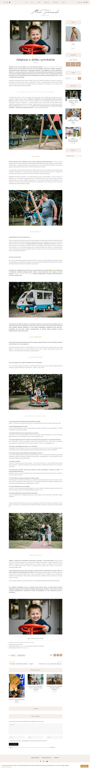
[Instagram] (7, 2)
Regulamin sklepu (35, 757)
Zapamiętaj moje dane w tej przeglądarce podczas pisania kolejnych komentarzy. (28, 740)
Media (63, 2)
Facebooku (23, 646)
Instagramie (25, 647)
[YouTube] (9, 2)
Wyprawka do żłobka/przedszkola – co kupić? (22, 663)
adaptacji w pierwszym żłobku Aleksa (52, 67)
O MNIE (38, 2)
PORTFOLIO (46, 2)
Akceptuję (84, 766)
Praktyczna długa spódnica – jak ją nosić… (73, 102)
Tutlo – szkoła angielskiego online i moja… (73, 120)
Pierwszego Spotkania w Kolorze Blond (23, 273)
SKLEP (26, 2)
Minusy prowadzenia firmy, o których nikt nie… (73, 140)
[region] (45, 765)
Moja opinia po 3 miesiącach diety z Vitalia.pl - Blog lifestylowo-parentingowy (31, 747)
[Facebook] (5, 2)
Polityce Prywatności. (7, 767)
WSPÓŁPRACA (56, 2)
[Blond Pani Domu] (45, 12)
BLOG (32, 2)
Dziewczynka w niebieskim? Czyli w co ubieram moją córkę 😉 (35, 687)
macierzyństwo (21, 655)
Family (33, 57)
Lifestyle (37, 57)
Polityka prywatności (46, 757)
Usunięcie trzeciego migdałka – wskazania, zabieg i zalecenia (54, 687)
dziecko (13, 655)
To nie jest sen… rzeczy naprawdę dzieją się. (50, 663)
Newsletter (56, 757)
